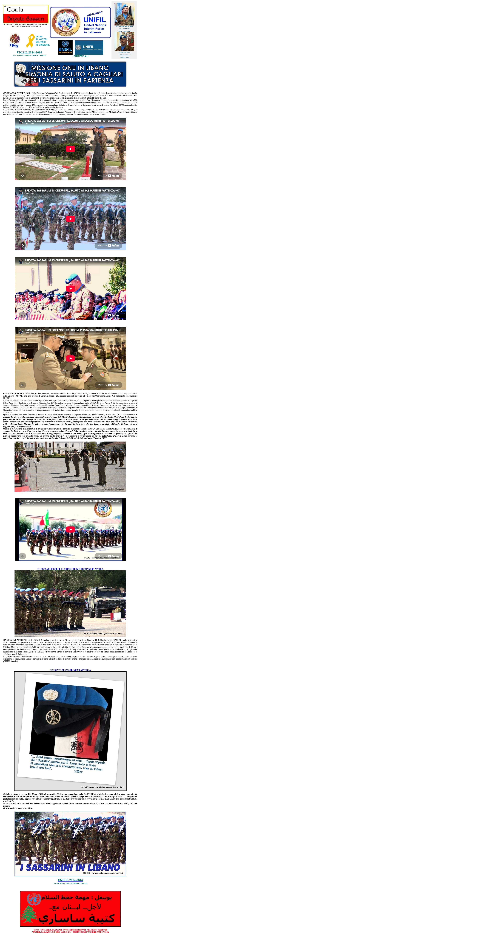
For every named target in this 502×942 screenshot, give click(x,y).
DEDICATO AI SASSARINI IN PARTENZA (70, 670)
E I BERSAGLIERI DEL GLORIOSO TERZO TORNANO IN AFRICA (70, 569)
